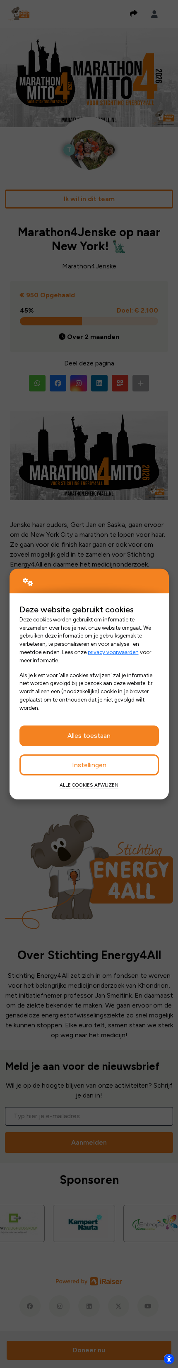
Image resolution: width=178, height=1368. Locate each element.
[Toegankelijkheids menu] (169, 1359)
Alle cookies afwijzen (89, 785)
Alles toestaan (89, 736)
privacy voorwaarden (113, 652)
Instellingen (89, 765)
